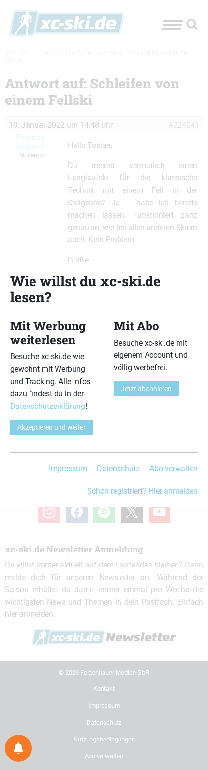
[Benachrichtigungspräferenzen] (18, 748)
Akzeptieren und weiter (51, 427)
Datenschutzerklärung (47, 406)
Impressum (68, 468)
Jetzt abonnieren (146, 389)
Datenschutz (118, 468)
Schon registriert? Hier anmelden (142, 490)
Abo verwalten (173, 468)
